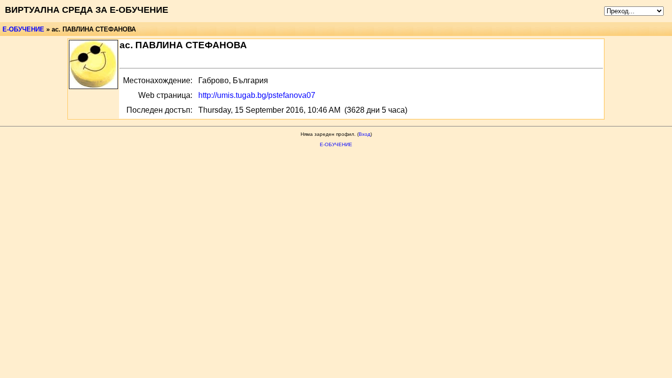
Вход (364, 134)
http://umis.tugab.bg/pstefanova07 (256, 95)
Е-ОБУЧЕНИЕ (23, 29)
